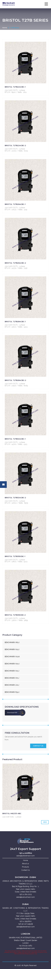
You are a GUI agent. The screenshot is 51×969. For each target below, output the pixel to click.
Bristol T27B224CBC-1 (15, 87)
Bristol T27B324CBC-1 (15, 439)
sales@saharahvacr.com (25, 856)
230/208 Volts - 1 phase (11, 817)
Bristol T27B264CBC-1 (15, 204)
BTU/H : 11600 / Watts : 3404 (16, 327)
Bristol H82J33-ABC (11, 813)
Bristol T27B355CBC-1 (15, 556)
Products (25, 867)
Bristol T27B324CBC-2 (15, 498)
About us (25, 864)
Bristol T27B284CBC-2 (15, 380)
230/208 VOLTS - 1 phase (15, 90)
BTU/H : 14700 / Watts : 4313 (16, 444)
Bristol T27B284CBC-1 (15, 322)
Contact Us (25, 870)
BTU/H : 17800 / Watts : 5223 (16, 562)
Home (4, 28)
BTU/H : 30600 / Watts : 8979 (16, 503)
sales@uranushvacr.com (25, 897)
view (45, 822)
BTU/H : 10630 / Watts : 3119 (16, 210)
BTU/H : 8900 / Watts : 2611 (16, 92)
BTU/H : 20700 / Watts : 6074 (16, 151)
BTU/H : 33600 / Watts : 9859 (16, 620)
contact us (38, 746)
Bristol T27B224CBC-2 (15, 145)
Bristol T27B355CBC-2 (15, 615)
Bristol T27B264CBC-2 (15, 263)
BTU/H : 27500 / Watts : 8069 (16, 386)
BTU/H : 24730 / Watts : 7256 (16, 268)
